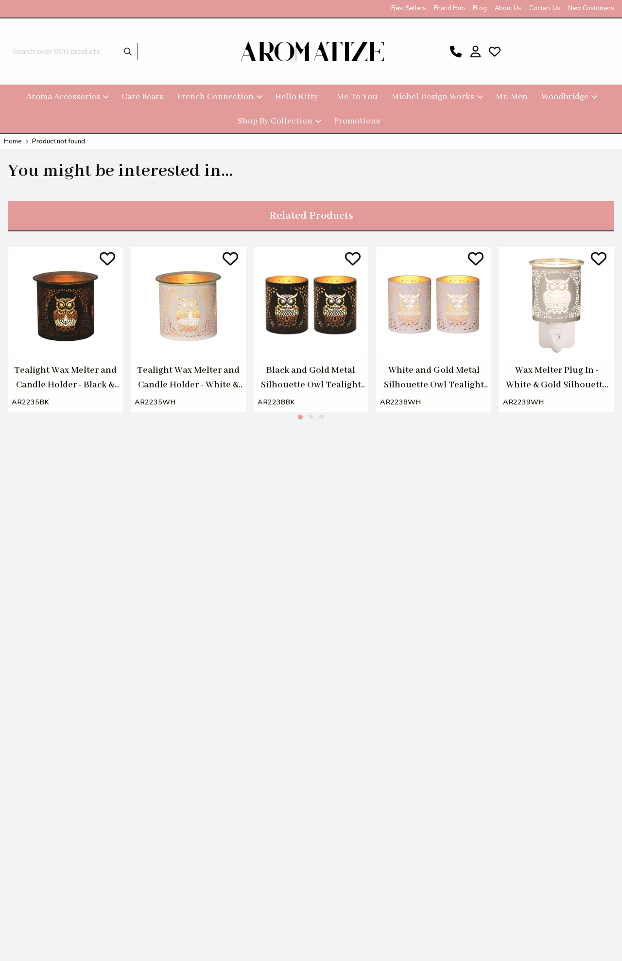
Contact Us (544, 8)
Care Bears (142, 96)
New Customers (591, 8)
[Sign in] (475, 51)
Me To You (357, 96)
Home (12, 141)
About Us (508, 8)
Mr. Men (512, 96)
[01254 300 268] (456, 51)
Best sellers (408, 8)
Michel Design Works (433, 96)
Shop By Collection (275, 121)
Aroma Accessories (63, 96)
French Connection (215, 96)
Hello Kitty (296, 96)
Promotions (357, 121)
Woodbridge (564, 96)
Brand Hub (449, 8)
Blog (480, 8)
